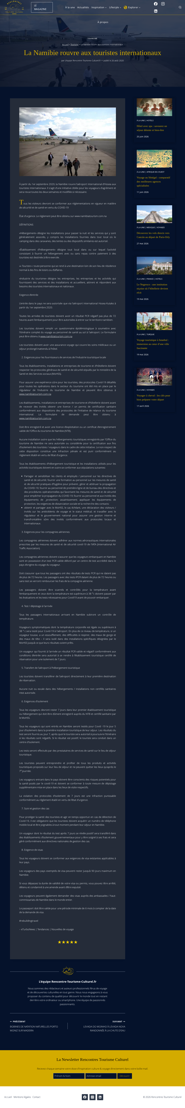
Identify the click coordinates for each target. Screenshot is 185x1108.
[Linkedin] (155, 11)
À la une (70, 7)
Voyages (161, 227)
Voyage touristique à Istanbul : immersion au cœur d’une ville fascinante (153, 344)
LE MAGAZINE (40, 7)
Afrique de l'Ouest (155, 172)
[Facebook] (155, 3)
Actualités (83, 7)
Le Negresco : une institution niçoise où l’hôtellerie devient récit (152, 288)
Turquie (150, 334)
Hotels (150, 120)
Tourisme (92, 38)
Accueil (65, 44)
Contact (36, 1097)
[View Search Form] (180, 7)
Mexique (151, 227)
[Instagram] (163, 3)
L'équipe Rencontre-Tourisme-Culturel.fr (83, 60)
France (150, 279)
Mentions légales (22, 1097)
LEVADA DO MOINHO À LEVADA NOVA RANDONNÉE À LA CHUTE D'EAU (104, 1026)
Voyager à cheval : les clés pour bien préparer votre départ (153, 397)
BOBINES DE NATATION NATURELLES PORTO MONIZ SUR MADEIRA (34, 1026)
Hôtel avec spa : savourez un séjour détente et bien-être (152, 128)
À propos (103, 22)
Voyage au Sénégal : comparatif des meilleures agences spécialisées (153, 181)
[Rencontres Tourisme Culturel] (14, 7)
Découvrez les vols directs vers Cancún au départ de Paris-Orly (153, 235)
